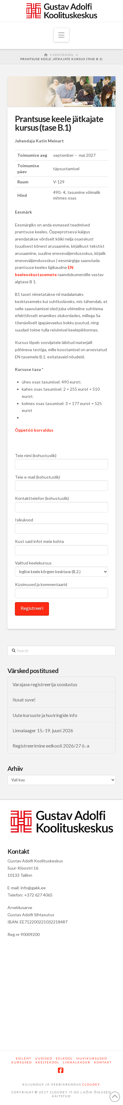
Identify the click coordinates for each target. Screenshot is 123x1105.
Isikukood (24, 519)
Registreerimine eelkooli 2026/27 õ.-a (51, 745)
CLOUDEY (91, 1084)
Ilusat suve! (24, 699)
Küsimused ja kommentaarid (41, 584)
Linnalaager (76, 1062)
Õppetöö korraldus (34, 430)
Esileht (23, 1058)
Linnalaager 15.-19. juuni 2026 (43, 730)
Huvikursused (91, 1058)
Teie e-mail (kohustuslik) (37, 477)
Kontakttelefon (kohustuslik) (42, 498)
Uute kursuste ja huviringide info (45, 715)
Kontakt (103, 1062)
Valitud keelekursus (33, 562)
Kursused (21, 1062)
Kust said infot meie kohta (39, 541)
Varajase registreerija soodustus (45, 684)
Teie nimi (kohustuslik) (35, 455)
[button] (61, 35)
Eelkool (64, 1058)
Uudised (43, 1058)
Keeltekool (47, 1062)
